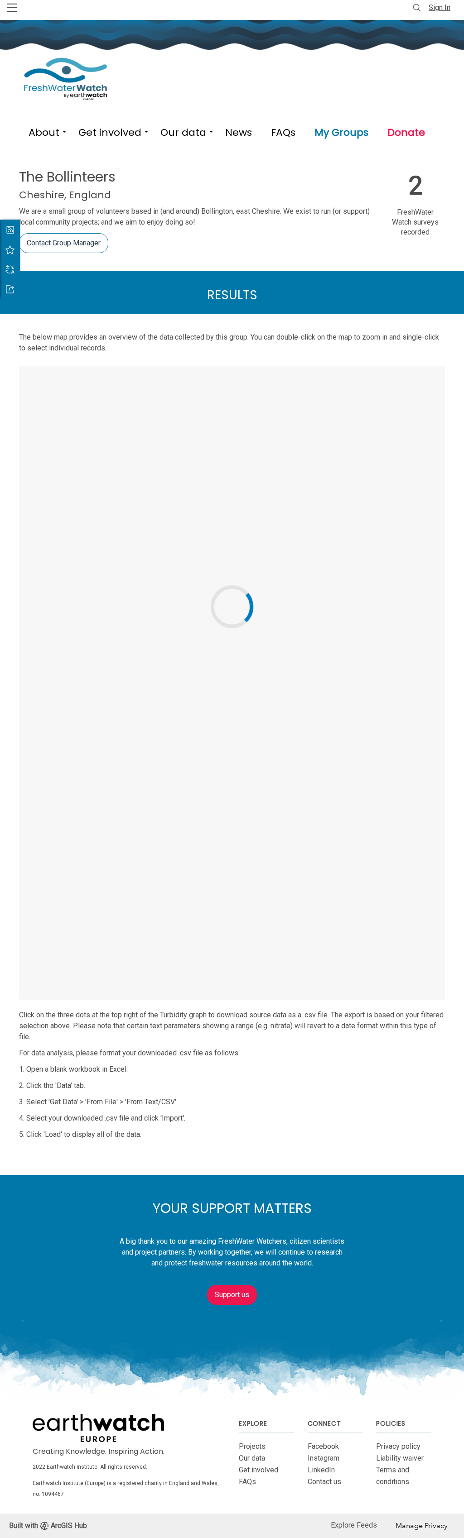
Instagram (323, 1458)
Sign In (439, 7)
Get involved (258, 1470)
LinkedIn (321, 1470)
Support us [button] (232, 1294)
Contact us (324, 1481)
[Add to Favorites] (10, 249)
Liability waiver (400, 1458)
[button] (44, 130)
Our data (252, 1458)
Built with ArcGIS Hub (48, 1525)
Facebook (323, 1446)
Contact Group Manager (64, 243)
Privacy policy (398, 1446)
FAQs (247, 1481)
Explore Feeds (354, 1525)
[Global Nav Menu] (11, 7)
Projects (252, 1446)
